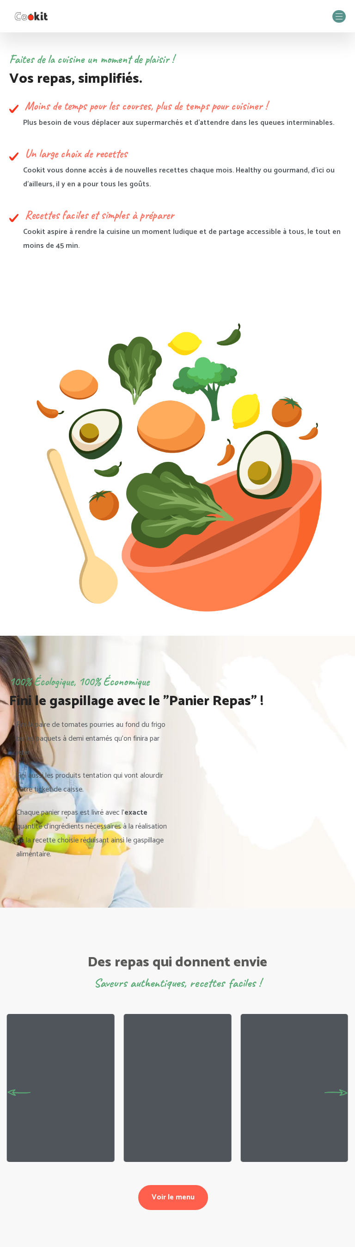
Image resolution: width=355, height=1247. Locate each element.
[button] (19, 1092)
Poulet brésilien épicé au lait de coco (290, 1152)
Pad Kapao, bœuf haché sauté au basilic (177, 1152)
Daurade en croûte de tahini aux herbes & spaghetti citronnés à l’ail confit (57, 1134)
